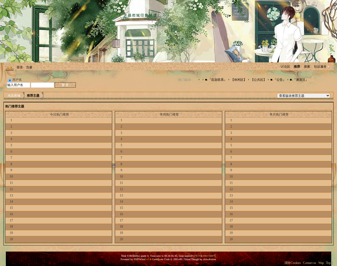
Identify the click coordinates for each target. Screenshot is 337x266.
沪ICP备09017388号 (204, 255)
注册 (29, 67)
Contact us (309, 263)
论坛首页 (153, 47)
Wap (321, 263)
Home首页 (135, 47)
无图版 (87, 47)
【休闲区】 (239, 80)
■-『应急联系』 (216, 80)
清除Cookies (292, 263)
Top (328, 263)
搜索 (307, 66)
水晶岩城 (14, 95)
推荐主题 (33, 95)
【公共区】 (258, 80)
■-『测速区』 (299, 80)
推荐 (297, 66)
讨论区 (285, 66)
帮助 (119, 47)
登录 (20, 67)
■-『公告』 (278, 80)
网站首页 (171, 47)
